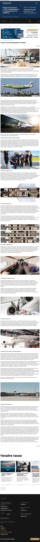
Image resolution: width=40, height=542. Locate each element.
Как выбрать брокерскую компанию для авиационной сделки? (22, 474)
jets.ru (2, 525)
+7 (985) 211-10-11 (24, 510)
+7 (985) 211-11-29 (24, 516)
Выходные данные (4, 534)
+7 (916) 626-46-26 (4, 506)
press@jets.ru (23, 504)
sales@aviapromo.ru (4, 508)
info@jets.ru (3, 528)
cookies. (13, 539)
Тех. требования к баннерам (6, 532)
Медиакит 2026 (3, 530)
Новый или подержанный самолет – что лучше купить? (7, 474)
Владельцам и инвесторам (9, 40)
